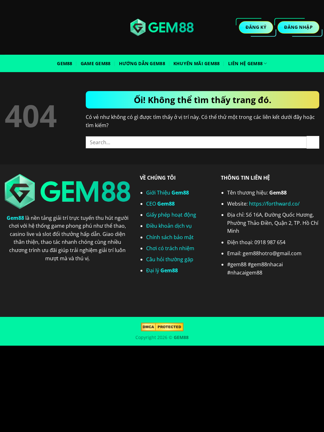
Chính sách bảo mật (170, 237)
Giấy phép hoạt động (171, 214)
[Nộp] (313, 142)
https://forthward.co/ (274, 203)
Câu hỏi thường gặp (169, 259)
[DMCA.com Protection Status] (162, 327)
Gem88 (64, 63)
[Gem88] (162, 27)
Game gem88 (96, 63)
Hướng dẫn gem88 (142, 63)
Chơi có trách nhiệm (170, 248)
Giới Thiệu (167, 192)
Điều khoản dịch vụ (169, 225)
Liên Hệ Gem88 (245, 63)
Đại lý (162, 270)
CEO (160, 203)
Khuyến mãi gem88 (196, 63)
